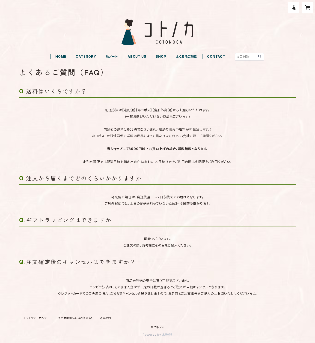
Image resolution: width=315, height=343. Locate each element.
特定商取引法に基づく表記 (74, 318)
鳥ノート (112, 56)
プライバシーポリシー (36, 318)
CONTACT (216, 56)
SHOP (161, 56)
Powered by (152, 334)
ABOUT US (137, 56)
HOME (60, 56)
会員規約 (105, 318)
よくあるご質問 (187, 56)
